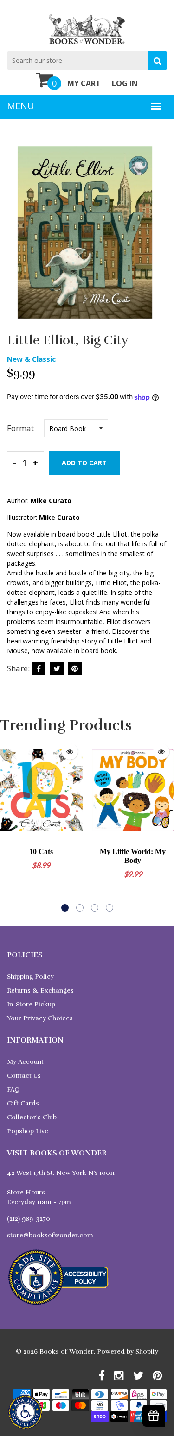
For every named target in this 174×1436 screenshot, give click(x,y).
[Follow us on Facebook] (38, 668)
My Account (25, 1062)
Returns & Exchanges (40, 990)
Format (20, 428)
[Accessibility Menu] (25, 1412)
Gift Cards (23, 1103)
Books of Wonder (66, 1351)
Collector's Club (32, 1117)
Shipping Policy (30, 976)
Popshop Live (27, 1131)
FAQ (13, 1089)
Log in (125, 83)
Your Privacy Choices (40, 1018)
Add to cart (84, 462)
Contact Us (24, 1076)
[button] (65, 908)
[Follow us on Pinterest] (75, 668)
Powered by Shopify (127, 1351)
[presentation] (9, 825)
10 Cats (41, 851)
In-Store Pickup (31, 1004)
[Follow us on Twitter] (57, 668)
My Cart (84, 83)
